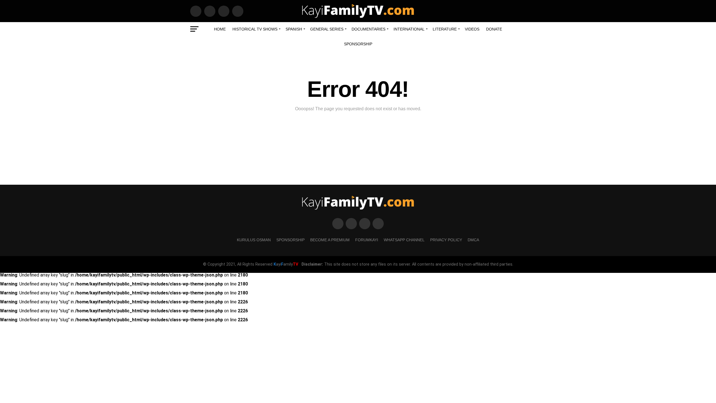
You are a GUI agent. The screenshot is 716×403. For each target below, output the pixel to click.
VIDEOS (472, 29)
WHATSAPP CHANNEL (404, 240)
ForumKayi (366, 240)
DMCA (473, 240)
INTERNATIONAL (409, 29)
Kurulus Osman (254, 240)
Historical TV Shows (254, 29)
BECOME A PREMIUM (330, 240)
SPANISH (294, 29)
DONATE (494, 29)
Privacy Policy (446, 240)
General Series (326, 29)
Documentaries (368, 29)
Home (220, 29)
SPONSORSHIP (358, 44)
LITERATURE (445, 29)
